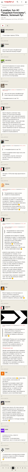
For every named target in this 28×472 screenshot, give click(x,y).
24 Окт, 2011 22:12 (4, 445)
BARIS (6, 429)
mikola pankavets (9, 29)
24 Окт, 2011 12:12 (4, 398)
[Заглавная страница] (9, 1)
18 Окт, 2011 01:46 (4, 103)
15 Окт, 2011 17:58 (4, 40)
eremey (12, 223)
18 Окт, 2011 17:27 (4, 164)
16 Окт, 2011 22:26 (4, 57)
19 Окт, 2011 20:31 (4, 283)
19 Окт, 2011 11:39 (4, 180)
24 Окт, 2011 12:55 (4, 426)
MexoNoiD (7, 401)
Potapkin (7, 448)
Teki (6, 287)
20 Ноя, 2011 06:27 (18, 19)
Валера (7, 44)
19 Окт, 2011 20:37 (4, 303)
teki (12, 325)
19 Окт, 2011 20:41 (4, 369)
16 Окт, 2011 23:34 (4, 81)
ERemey (7, 184)
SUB (6, 372)
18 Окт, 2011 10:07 (4, 137)
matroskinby (8, 60)
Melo (6, 84)
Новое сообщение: (6, 19)
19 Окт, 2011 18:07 (4, 215)
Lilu (12, 19)
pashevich (7, 107)
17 (12, 470)
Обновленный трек (7, 348)
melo (12, 145)
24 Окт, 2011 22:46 (5, 465)
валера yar (13, 89)
